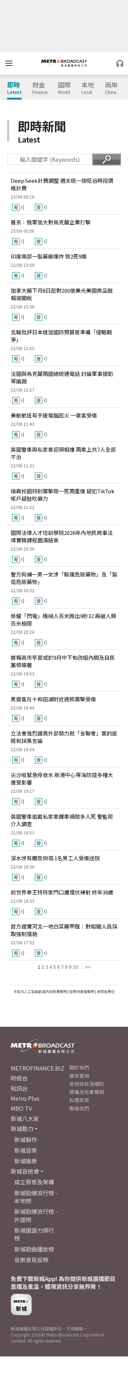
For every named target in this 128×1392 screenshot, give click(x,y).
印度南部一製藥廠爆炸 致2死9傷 (49, 256)
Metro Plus (25, 1098)
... (81, 967)
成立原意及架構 (34, 1182)
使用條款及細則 (86, 1083)
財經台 (19, 1078)
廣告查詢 (79, 1075)
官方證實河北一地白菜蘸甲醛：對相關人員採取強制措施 (64, 930)
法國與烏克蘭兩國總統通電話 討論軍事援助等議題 (62, 377)
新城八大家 (25, 1118)
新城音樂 (25, 1150)
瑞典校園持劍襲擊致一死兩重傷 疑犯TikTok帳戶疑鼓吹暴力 (62, 494)
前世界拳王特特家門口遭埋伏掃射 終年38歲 (62, 892)
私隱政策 (79, 1100)
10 (75, 967)
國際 (64, 88)
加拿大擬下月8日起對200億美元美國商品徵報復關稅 (62, 294)
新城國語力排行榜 (34, 1234)
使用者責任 (105, 991)
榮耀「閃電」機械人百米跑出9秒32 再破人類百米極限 (63, 619)
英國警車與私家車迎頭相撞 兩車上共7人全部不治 (63, 453)
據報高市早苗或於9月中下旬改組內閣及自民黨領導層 (63, 661)
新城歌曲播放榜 (34, 1249)
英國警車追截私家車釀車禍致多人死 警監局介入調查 (62, 820)
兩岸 (111, 88)
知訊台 (19, 1088)
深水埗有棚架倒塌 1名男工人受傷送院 (55, 858)
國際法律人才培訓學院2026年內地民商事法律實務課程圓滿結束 (62, 536)
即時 (14, 88)
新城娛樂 (25, 1161)
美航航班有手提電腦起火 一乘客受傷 (54, 415)
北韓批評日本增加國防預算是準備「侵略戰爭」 (61, 335)
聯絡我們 (79, 1108)
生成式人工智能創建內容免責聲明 (40, 991)
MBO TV (21, 1108)
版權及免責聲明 (86, 1091)
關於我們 (79, 1067)
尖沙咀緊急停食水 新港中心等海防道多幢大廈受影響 (62, 778)
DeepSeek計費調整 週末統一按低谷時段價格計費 (62, 184)
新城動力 (22, 1128)
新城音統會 (25, 1171)
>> (88, 967)
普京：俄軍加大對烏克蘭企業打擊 (51, 222)
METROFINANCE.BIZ (37, 1068)
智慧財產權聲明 (81, 991)
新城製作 (25, 1139)
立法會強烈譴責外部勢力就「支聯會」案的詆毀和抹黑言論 (64, 736)
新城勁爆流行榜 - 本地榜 (36, 1197)
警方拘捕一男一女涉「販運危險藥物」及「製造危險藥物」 (64, 577)
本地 (87, 88)
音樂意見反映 (31, 1259)
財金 (39, 88)
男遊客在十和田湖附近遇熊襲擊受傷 (53, 699)
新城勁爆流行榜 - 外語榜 (36, 1215)
